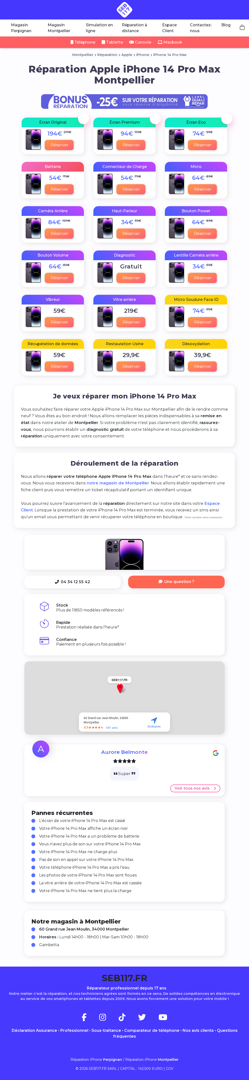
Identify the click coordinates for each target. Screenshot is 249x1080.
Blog (226, 25)
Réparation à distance (134, 28)
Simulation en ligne (99, 28)
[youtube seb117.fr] (163, 1018)
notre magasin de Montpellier (118, 482)
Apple (126, 55)
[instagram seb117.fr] (108, 1018)
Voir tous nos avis (192, 788)
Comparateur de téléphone (151, 1030)
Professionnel (74, 1030)
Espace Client (169, 28)
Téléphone (84, 42)
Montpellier (82, 55)
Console (142, 42)
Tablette (114, 42)
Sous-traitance (106, 1030)
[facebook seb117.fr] (90, 1018)
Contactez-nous (201, 28)
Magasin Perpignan (21, 28)
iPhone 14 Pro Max (170, 55)
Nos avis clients (198, 1030)
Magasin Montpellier (59, 28)
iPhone (142, 55)
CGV (169, 1068)
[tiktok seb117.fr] (128, 1018)
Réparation (107, 55)
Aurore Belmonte (124, 752)
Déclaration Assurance (34, 1030)
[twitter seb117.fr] (148, 1018)
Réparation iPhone (96, 1059)
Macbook (172, 42)
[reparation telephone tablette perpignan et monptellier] (124, 9)
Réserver (60, 145)
